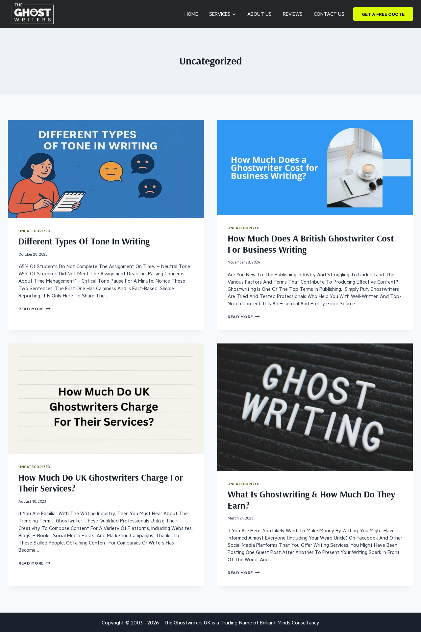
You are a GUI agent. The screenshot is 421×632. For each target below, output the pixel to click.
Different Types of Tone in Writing (84, 241)
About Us (259, 14)
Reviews (293, 14)
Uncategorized (34, 231)
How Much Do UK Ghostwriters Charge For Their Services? (100, 482)
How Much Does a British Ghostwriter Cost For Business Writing (311, 243)
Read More (34, 308)
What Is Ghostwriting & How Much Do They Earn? (311, 499)
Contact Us (329, 14)
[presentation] (106, 169)
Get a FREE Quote (383, 14)
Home (191, 14)
